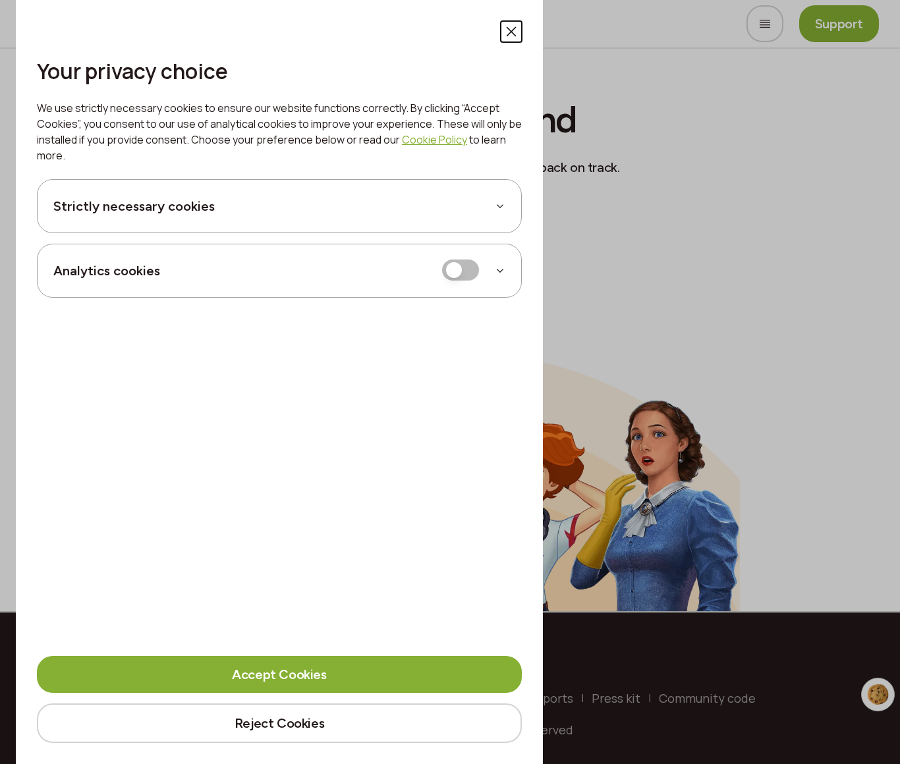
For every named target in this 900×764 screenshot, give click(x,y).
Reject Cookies (279, 723)
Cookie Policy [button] (434, 139)
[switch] (460, 270)
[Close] (511, 31)
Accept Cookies (279, 674)
